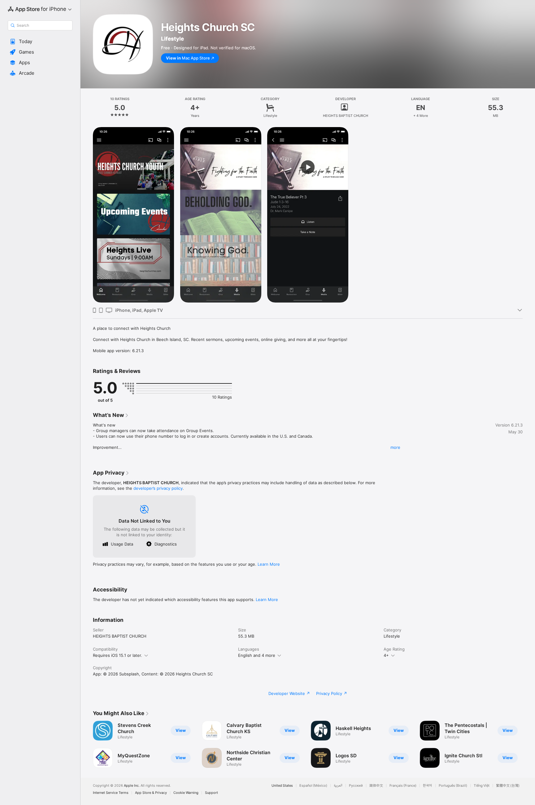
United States (282, 785)
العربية (338, 785)
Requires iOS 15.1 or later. (117, 655)
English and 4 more (256, 655)
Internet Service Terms (110, 792)
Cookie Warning (185, 792)
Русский (356, 785)
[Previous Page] (86, 744)
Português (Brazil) (453, 785)
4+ (386, 655)
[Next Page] (528, 744)
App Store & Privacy (151, 792)
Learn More (269, 564)
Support (211, 792)
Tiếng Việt (481, 785)
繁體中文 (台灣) (508, 785)
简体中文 (376, 785)
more (395, 447)
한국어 (427, 785)
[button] (40, 41)
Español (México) (313, 785)
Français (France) (402, 785)
